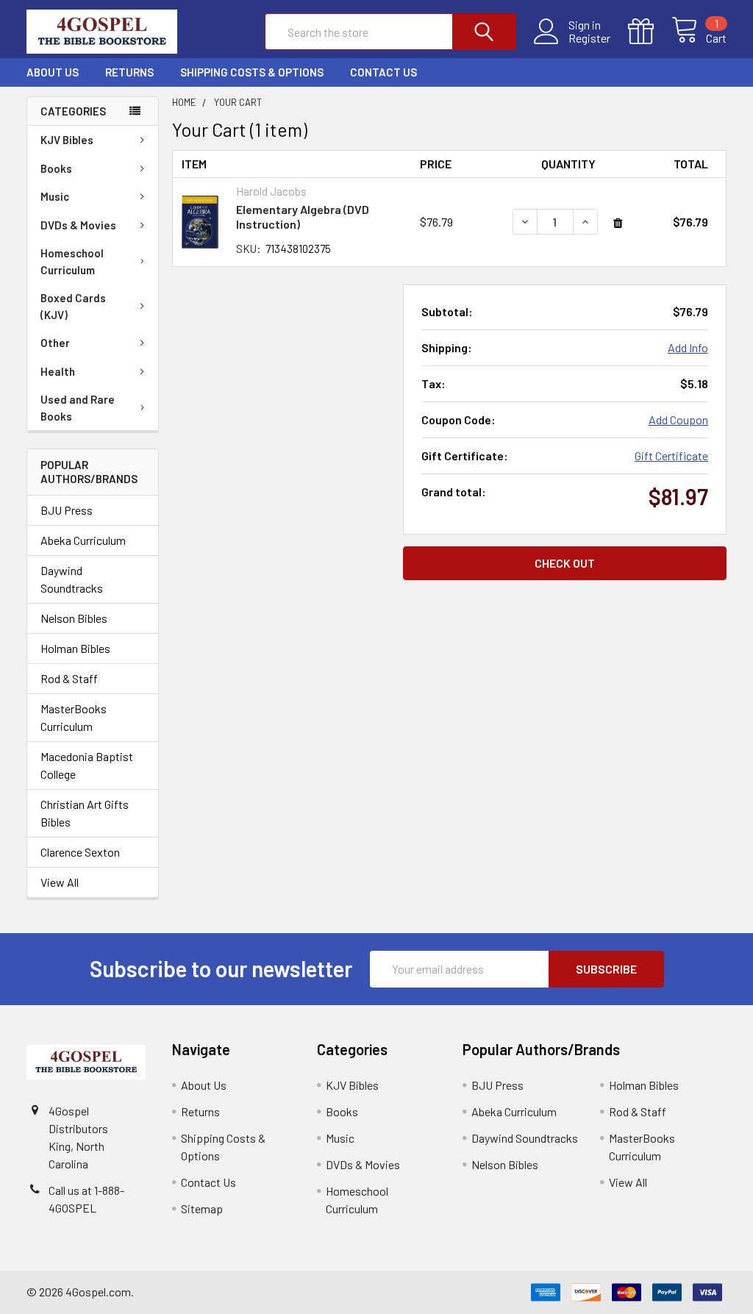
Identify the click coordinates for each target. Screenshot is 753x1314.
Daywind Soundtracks (71, 579)
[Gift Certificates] (649, 31)
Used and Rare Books (77, 408)
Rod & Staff (69, 678)
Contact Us (383, 72)
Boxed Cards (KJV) (73, 306)
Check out (565, 563)
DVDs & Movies (78, 225)
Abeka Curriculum (83, 540)
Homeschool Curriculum (72, 261)
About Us (52, 72)
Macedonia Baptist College (86, 765)
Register (589, 38)
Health (57, 371)
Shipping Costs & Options (252, 72)
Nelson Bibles (73, 618)
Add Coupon (678, 419)
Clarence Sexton (80, 852)
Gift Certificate (671, 456)
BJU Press (66, 510)
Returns (129, 72)
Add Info (688, 347)
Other (55, 342)
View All (59, 882)
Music (54, 196)
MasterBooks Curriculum (73, 717)
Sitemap (202, 1208)
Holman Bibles (75, 648)
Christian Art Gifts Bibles (84, 813)
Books (56, 168)
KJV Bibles (66, 139)
